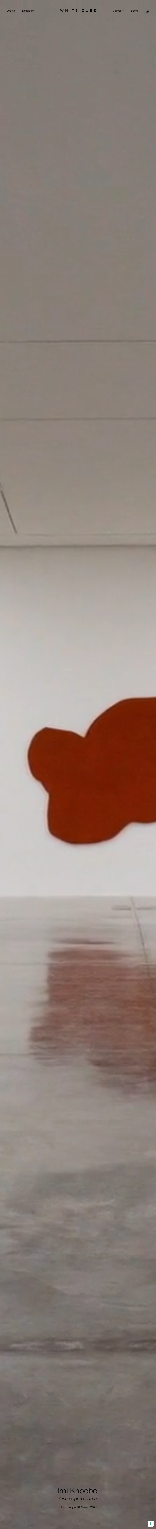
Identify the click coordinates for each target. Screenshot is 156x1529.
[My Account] (147, 11)
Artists (11, 11)
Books (134, 11)
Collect (117, 11)
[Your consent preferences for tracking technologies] (151, 1524)
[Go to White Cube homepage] (78, 11)
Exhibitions (28, 11)
